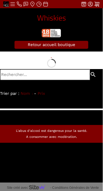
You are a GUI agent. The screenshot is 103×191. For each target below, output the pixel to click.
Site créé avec (18, 188)
